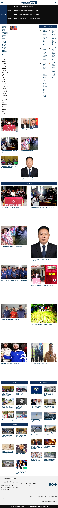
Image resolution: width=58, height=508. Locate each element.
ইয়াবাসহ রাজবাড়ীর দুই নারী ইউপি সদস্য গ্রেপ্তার (5, 40)
